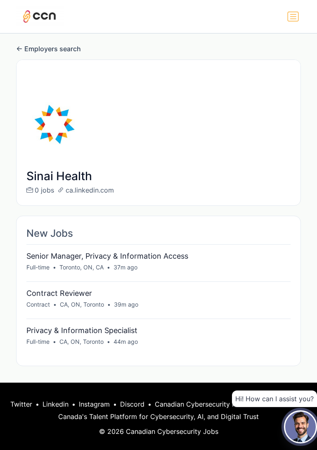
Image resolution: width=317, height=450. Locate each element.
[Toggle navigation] (293, 16)
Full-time (38, 267)
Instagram (94, 404)
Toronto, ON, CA (81, 267)
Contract (38, 304)
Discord (132, 404)
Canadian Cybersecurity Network (207, 404)
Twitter (21, 404)
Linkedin (56, 404)
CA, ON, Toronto (82, 304)
